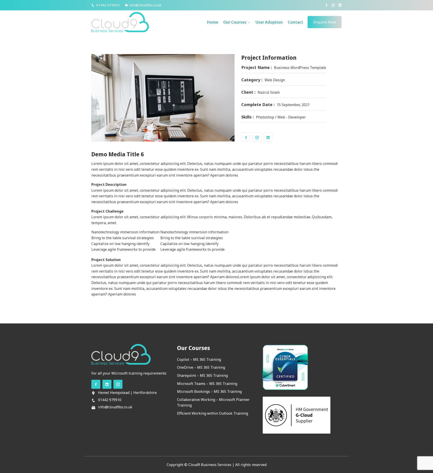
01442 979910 (107, 5)
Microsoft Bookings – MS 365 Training (209, 391)
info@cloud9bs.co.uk (145, 5)
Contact (295, 22)
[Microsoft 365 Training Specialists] (120, 22)
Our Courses (234, 22)
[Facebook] (326, 5)
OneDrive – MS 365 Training (201, 367)
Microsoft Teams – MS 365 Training (207, 383)
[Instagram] (333, 5)
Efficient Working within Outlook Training (212, 413)
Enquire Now (324, 22)
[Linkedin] (340, 5)
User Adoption (269, 22)
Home (212, 22)
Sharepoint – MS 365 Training (202, 375)
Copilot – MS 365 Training (199, 359)
